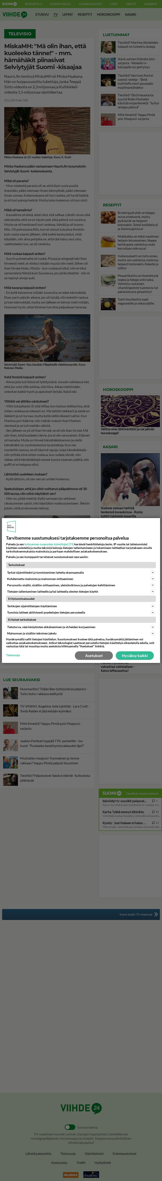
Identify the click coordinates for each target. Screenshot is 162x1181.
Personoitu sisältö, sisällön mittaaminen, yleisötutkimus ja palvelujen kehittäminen (61, 585)
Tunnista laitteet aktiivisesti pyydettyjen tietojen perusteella (46, 612)
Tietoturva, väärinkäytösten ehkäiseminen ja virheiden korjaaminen (51, 627)
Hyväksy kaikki (135, 655)
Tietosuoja (13, 655)
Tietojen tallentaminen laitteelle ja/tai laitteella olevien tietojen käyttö (52, 591)
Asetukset (94, 655)
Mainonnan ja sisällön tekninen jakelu (32, 633)
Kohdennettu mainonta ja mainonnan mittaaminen (40, 579)
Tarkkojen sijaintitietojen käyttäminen (32, 606)
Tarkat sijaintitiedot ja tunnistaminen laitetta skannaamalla (45, 572)
